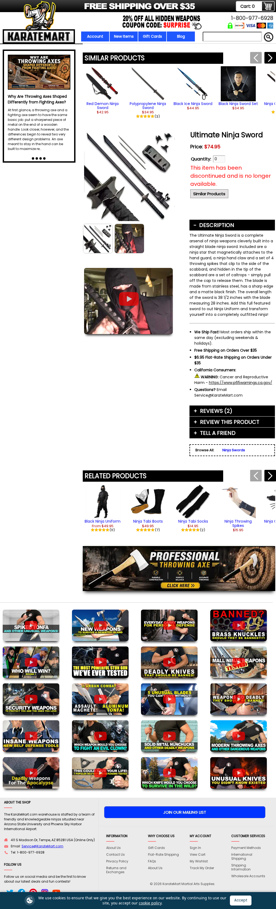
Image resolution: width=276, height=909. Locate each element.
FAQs (152, 861)
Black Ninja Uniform (102, 521)
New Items (124, 36)
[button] (270, 58)
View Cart (197, 854)
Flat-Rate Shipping (163, 854)
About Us (113, 847)
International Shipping (241, 856)
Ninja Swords (233, 450)
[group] (103, 90)
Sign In (195, 847)
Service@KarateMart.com (42, 846)
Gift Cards (152, 36)
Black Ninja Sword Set (238, 103)
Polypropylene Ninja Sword (148, 105)
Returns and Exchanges (116, 870)
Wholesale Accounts (248, 876)
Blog (181, 36)
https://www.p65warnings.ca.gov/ (240, 382)
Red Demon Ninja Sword (103, 105)
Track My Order (202, 868)
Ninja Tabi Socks (193, 521)
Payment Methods (246, 847)
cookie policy (150, 902)
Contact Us (115, 854)
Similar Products (209, 194)
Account (95, 36)
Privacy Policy (117, 861)
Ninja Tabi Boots (148, 521)
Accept (240, 900)
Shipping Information (241, 867)
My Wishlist (199, 861)
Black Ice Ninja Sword (193, 103)
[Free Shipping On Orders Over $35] (99, 9)
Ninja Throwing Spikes (238, 523)
